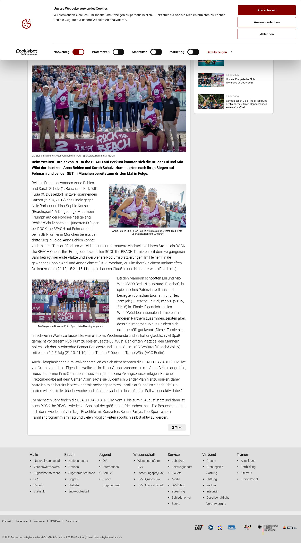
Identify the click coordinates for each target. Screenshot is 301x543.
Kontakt (6, 521)
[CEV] (220, 529)
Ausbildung (248, 461)
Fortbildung (248, 467)
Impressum (22, 521)
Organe (211, 461)
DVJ (105, 461)
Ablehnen (267, 34)
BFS (36, 479)
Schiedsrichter (181, 497)
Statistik (39, 491)
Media (176, 479)
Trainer (242, 454)
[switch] (118, 52)
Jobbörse (178, 461)
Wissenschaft (144, 454)
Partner (211, 485)
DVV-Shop (178, 485)
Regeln (38, 485)
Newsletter (39, 521)
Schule (107, 473)
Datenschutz (73, 521)
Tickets (177, 473)
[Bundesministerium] (268, 534)
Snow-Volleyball (78, 491)
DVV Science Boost (150, 485)
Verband (209, 454)
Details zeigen (217, 52)
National (73, 467)
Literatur (246, 473)
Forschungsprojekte (150, 473)
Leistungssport (182, 467)
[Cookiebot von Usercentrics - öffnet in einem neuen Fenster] (26, 52)
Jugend (105, 454)
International (111, 467)
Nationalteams (78, 461)
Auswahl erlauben (267, 22)
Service (174, 454)
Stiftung (211, 479)
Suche (176, 504)
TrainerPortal (249, 479)
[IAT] (199, 529)
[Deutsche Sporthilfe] (289, 529)
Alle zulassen (266, 10)
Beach (69, 454)
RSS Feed (55, 521)
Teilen (178, 427)
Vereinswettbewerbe (47, 467)
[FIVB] (231, 529)
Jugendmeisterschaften (50, 473)
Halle (34, 454)
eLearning (178, 491)
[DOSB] (247, 529)
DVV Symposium (148, 479)
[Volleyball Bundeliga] (211, 529)
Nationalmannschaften (49, 461)
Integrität (212, 491)
